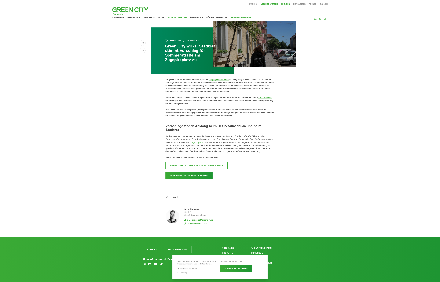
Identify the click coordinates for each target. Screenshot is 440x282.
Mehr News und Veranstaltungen (189, 175)
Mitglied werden (269, 4)
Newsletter (299, 4)
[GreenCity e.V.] (130, 11)
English (324, 4)
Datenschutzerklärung (202, 264)
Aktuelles (118, 17)
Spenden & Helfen (241, 17)
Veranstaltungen (154, 17)
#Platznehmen (265, 97)
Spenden (285, 4)
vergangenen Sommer (219, 79)
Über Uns (195, 17)
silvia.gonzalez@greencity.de (200, 220)
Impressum (257, 253)
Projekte (132, 17)
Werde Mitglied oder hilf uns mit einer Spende (196, 165)
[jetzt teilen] (143, 43)
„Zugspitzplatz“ (196, 142)
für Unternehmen (216, 17)
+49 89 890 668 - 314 (197, 223)
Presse (312, 4)
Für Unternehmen (261, 248)
